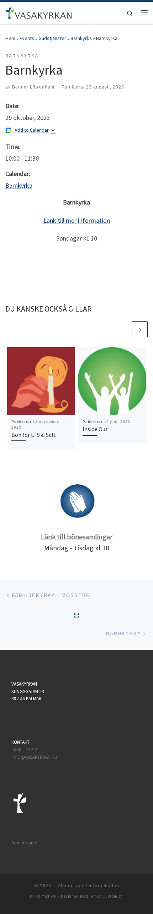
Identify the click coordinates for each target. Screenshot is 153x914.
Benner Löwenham (33, 87)
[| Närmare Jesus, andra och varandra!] (39, 12)
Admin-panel (24, 843)
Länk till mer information (76, 220)
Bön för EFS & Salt (33, 434)
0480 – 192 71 (25, 750)
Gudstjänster (52, 38)
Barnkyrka (81, 38)
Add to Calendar (32, 130)
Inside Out (95, 429)
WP (54, 896)
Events (27, 38)
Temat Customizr (106, 896)
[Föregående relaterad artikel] (123, 329)
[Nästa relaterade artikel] (140, 329)
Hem (10, 38)
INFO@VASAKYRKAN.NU (34, 757)
